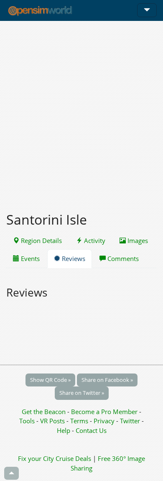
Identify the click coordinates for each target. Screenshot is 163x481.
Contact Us (91, 430)
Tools (27, 421)
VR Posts (53, 421)
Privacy (104, 421)
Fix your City (36, 458)
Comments (122, 258)
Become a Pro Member (105, 411)
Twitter (130, 421)
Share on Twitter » (81, 393)
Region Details (40, 240)
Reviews (72, 258)
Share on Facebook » (107, 380)
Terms (80, 421)
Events (29, 258)
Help (63, 430)
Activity (93, 240)
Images (137, 240)
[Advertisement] (81, 111)
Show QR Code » (50, 380)
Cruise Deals (73, 458)
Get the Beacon (44, 411)
